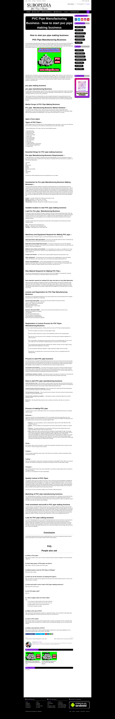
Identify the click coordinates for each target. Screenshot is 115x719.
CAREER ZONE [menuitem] (58, 11)
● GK (48, 704)
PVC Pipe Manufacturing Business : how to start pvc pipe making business (49, 662)
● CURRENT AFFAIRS (51, 707)
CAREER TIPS (79, 50)
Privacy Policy (82, 711)
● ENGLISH (60, 702)
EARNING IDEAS (80, 53)
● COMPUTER (60, 703)
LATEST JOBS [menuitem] (36, 11)
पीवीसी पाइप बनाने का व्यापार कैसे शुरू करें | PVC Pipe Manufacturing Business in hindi (32, 662)
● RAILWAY (38, 703)
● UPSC (37, 702)
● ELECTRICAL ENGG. (62, 707)
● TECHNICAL (28, 707)
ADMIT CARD (79, 30)
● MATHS (49, 702)
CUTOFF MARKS (80, 39)
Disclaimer (78, 711)
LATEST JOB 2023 (80, 26)
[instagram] (85, 1)
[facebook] (82, 1)
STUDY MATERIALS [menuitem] (47, 11)
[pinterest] (88, 1)
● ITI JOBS (38, 707)
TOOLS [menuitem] (66, 11)
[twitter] (83, 1)
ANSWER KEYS (79, 36)
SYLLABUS (78, 42)
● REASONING (50, 703)
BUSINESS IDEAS (80, 56)
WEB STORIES (79, 68)
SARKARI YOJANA (80, 59)
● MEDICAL (38, 704)
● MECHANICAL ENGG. (62, 704)
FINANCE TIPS (79, 62)
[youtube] (86, 1)
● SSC (26, 702)
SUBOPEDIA (39, 711)
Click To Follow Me (79, 75)
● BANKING (27, 703)
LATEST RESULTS (80, 33)
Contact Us (88, 711)
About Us (73, 711)
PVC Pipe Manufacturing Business (33, 15)
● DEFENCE (27, 704)
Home (26, 15)
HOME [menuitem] (28, 11)
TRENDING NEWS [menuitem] (75, 11)
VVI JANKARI (79, 65)
